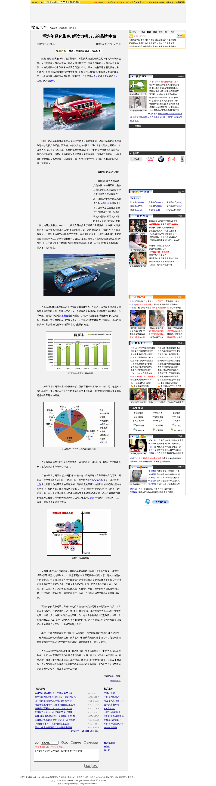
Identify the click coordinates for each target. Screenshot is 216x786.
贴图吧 (133, 210)
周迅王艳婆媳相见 (156, 334)
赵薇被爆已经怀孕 (137, 331)
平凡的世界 (164, 304)
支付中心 (44, 777)
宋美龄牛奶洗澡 (135, 46)
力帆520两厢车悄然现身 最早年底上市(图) (55, 716)
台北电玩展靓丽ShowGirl (141, 380)
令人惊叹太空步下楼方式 (170, 386)
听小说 (132, 304)
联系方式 (80, 777)
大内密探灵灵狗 (156, 231)
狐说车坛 (152, 440)
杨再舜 (152, 104)
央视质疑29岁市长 (136, 40)
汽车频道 (53, 28)
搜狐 (48, 2)
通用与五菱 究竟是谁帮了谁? (166, 101)
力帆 (95, 76)
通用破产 (163, 117)
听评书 (132, 301)
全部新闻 (122, 777)
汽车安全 (63, 315)
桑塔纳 (177, 117)
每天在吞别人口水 (138, 484)
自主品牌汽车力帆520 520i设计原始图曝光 (55, 697)
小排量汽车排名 (111, 697)
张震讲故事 (168, 301)
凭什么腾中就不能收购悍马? (167, 91)
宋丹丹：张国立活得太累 (159, 246)
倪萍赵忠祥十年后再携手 (168, 354)
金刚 (52, 81)
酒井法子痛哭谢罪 (175, 402)
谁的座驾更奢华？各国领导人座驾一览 (155, 461)
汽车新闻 (63, 28)
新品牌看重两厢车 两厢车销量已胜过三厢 (55, 705)
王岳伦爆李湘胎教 (141, 386)
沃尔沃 (175, 113)
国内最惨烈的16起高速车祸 (150, 458)
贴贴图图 (152, 474)
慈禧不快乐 (159, 46)
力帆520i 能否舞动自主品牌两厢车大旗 (53, 693)
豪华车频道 (157, 420)
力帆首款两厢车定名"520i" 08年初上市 (53, 708)
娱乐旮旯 (152, 477)
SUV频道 (176, 420)
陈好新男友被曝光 (174, 337)
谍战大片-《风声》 (138, 234)
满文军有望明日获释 (157, 249)
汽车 (128, 2)
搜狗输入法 (34, 777)
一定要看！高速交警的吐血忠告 (170, 440)
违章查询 (140, 430)
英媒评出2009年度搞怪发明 (168, 474)
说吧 (172, 32)
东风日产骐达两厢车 (114, 724)
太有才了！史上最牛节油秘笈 (169, 450)
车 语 (151, 82)
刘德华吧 (152, 206)
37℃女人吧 (171, 210)
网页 (149, 32)
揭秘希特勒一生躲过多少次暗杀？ (163, 237)
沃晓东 (152, 91)
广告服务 (62, 777)
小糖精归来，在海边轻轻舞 (168, 484)
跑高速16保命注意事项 (171, 458)
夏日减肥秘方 (158, 43)
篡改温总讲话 (146, 43)
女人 (145, 2)
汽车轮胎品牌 (110, 727)
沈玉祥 (152, 94)
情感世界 (152, 481)
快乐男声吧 (171, 202)
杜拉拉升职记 (157, 301)
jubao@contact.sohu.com (88, 784)
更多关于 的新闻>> (85, 731)
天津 (92, 498)
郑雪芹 (152, 97)
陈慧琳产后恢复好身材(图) (142, 351)
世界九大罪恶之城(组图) (168, 367)
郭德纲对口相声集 (143, 301)
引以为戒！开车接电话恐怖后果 (170, 453)
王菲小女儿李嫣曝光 (157, 402)
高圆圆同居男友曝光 (138, 110)
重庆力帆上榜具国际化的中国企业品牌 (53, 727)
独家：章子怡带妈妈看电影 (169, 348)
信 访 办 (178, 425)
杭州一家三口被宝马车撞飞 (168, 443)
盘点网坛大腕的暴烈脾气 (141, 367)
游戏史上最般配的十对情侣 (169, 380)
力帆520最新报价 (112, 712)
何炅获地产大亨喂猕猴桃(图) (143, 348)
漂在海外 (134, 489)
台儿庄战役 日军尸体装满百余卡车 (163, 234)
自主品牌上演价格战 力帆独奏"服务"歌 (54, 701)
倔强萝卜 (153, 227)
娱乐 (110, 2)
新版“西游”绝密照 (138, 402)
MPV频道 (176, 417)
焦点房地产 (70, 2)
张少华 (152, 85)
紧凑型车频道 (138, 420)
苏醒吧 (133, 206)
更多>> (181, 76)
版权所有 (102, 780)
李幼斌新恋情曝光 (174, 331)
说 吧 (146, 192)
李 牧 (151, 101)
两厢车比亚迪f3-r (112, 720)
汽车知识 (178, 430)
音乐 (161, 32)
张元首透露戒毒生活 (169, 383)
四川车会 (152, 450)
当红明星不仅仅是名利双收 (168, 477)
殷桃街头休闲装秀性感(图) (142, 354)
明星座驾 (152, 443)
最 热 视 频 (142, 216)
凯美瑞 (156, 117)
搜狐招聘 (53, 777)
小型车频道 (138, 417)
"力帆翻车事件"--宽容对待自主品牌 (52, 724)
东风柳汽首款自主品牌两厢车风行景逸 (53, 712)
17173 (62, 2)
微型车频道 (138, 413)
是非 (151, 110)
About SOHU (102, 777)
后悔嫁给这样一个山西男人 (168, 481)
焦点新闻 (152, 471)
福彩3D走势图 (175, 308)
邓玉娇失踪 (149, 40)
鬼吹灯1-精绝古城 (143, 304)
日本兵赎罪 (171, 40)
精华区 (107, 746)
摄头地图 (140, 425)
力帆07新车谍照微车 (114, 716)
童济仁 (152, 107)
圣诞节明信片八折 (137, 337)
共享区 (132, 308)
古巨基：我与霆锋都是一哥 (160, 265)
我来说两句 (101, 44)
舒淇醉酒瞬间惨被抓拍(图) (169, 361)
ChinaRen (54, 2)
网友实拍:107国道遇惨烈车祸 (169, 447)
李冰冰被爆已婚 (156, 328)
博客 (168, 2)
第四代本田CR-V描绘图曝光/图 (166, 110)
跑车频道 (176, 413)
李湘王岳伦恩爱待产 (157, 255)
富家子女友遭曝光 (138, 453)
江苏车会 (152, 453)
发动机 (106, 203)
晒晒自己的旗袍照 (146, 492)
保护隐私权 (91, 777)
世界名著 (155, 304)
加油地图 (159, 430)
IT (123, 2)
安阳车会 (152, 447)
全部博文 (131, 777)
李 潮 (151, 88)
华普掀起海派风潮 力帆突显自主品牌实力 (55, 720)
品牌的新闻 (109, 693)
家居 (139, 2)
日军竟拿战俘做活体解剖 (141, 364)
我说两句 (181, 2)
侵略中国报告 (170, 46)
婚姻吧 (151, 210)
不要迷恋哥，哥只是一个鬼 (168, 471)
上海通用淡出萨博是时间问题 (166, 88)
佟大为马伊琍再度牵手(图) (169, 351)
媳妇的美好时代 (168, 227)
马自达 (150, 117)
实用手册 (159, 425)
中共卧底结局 (148, 46)
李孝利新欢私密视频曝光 (168, 370)
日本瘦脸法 (169, 43)
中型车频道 (157, 413)
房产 (134, 2)
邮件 (162, 2)
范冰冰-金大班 (171, 221)
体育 (101, 2)
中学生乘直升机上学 (138, 94)
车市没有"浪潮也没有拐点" (166, 94)
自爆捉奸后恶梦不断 (138, 266)
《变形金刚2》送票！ (143, 383)
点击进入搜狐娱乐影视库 (168, 376)
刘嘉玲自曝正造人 (156, 337)
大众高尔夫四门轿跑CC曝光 (167, 107)
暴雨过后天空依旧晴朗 (163, 492)
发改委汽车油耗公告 (114, 701)
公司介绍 (113, 777)
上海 (39, 484)
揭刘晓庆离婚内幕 (156, 331)
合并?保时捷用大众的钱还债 (167, 85)
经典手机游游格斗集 (160, 308)
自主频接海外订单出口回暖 (166, 97)
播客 (156, 2)
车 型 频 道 (138, 408)
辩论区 (107, 750)
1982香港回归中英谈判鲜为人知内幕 (164, 240)
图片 (167, 32)
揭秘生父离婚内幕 (175, 328)
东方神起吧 (171, 206)
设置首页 (24, 777)
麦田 (159, 227)
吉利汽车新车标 (111, 705)
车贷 (145, 117)
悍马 (141, 117)
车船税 (161, 113)
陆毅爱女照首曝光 (174, 334)
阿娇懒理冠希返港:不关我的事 (161, 261)
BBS (173, 2)
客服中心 (71, 777)
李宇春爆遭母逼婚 (137, 334)
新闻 (143, 32)
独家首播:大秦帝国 (157, 221)
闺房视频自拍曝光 (138, 250)
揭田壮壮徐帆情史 (138, 328)
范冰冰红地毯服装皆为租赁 (142, 357)
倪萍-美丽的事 (170, 231)
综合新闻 (73, 28)
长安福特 (96, 480)
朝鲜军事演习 (160, 40)
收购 (137, 120)
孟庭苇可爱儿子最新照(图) (169, 373)
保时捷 (136, 117)
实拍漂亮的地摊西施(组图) (169, 364)
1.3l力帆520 (109, 708)
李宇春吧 (152, 202)
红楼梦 (176, 301)
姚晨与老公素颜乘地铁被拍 (142, 361)
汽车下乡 (168, 113)
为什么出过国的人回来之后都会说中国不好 (157, 489)
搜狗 (77, 2)
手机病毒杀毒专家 (143, 308)
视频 (151, 2)
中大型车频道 (157, 417)
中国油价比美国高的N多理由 (167, 104)
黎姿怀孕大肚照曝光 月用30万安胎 (163, 258)
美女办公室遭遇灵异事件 (141, 370)
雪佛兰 (171, 117)
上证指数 (134, 202)
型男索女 (152, 484)
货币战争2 (174, 304)
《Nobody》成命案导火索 (141, 373)
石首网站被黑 (135, 43)
